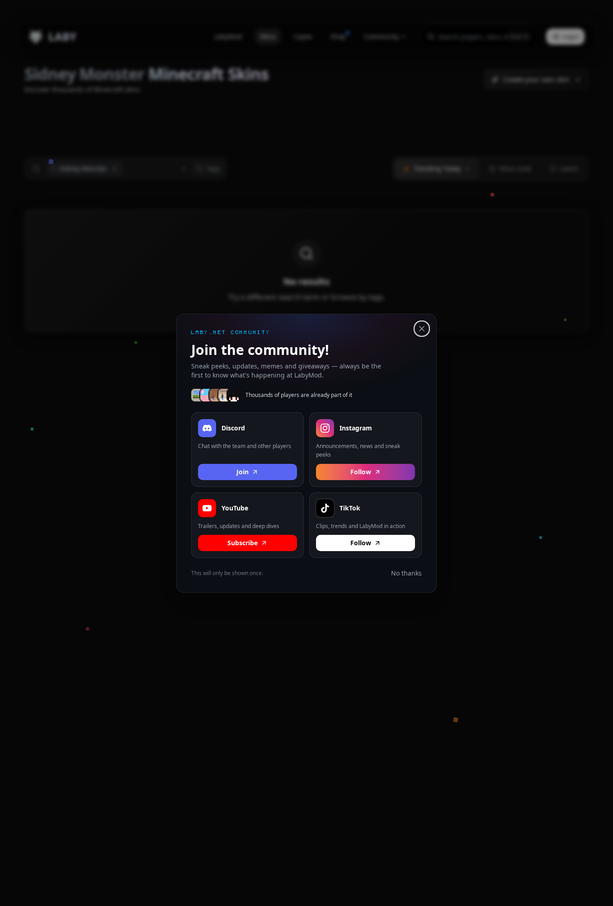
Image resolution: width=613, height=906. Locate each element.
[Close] (422, 328)
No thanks (406, 573)
